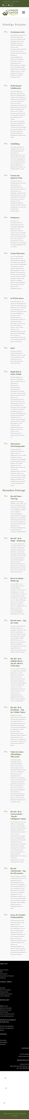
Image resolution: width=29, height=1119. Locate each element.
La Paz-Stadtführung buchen (7, 1016)
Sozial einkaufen (4, 1012)
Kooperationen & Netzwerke (7, 976)
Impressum (10, 1113)
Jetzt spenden (3, 1040)
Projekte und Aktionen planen (7, 1014)
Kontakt (6, 3)
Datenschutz (16, 1113)
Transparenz (3, 977)
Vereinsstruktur (3, 973)
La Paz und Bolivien (5, 996)
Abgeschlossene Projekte (6, 994)
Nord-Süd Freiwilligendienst (7, 1026)
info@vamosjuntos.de (23, 1056)
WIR (1, 971)
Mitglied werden (4, 1006)
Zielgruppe (2, 988)
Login (12, 3)
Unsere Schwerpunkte (5, 990)
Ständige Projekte (4, 992)
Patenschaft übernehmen (6, 1008)
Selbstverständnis (4, 969)
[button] (23, 12)
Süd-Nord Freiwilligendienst (7, 1028)
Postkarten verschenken (5, 1010)
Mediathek (15, 1)
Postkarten (6, 1)
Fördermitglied (3, 1042)
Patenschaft (2, 1044)
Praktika (2, 1030)
